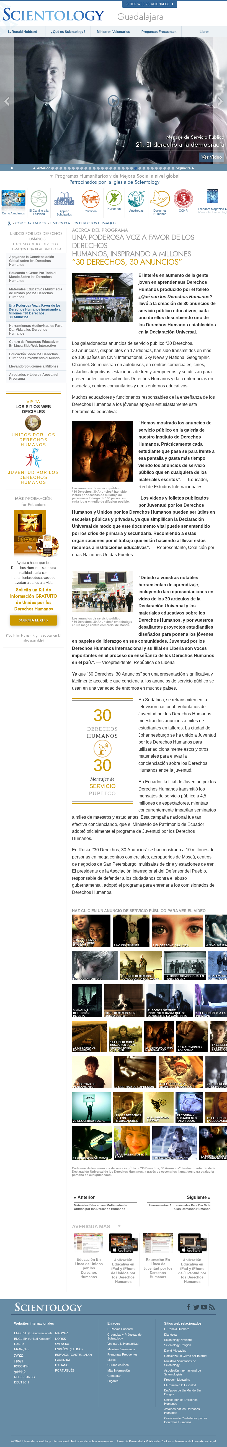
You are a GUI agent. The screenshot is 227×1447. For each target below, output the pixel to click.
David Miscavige (175, 1350)
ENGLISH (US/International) (33, 1333)
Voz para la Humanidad (122, 1343)
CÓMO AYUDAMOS (31, 223)
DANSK (19, 1344)
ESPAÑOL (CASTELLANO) (73, 1354)
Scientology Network (178, 1339)
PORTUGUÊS (64, 1370)
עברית (19, 1355)
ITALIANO (62, 1365)
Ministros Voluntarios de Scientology (180, 1363)
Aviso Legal (208, 1441)
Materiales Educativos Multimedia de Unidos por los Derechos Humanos (35, 293)
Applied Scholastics (64, 212)
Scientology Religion (177, 1345)
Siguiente (183, 168)
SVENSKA (62, 1344)
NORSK (60, 1338)
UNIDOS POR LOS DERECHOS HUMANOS (83, 223)
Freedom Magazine (177, 1379)
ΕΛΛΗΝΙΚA (62, 1360)
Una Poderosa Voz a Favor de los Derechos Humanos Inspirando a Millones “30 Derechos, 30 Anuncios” (35, 311)
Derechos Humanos (160, 212)
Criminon (91, 211)
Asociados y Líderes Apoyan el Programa (33, 376)
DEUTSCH (21, 1382)
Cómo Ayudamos (13, 213)
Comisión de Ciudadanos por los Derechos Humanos (186, 1420)
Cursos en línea (118, 1365)
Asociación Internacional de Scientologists (182, 1372)
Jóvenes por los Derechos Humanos (182, 1410)
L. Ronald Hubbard (22, 32)
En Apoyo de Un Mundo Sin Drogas (182, 1392)
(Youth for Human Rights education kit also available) (33, 638)
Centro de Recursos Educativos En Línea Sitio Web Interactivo (34, 344)
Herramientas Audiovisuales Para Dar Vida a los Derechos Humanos (36, 329)
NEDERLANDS (24, 1377)
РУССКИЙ (21, 1366)
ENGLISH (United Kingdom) (32, 1338)
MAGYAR (61, 1333)
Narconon (114, 208)
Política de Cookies (159, 1441)
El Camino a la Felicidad (38, 212)
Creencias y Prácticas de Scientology (124, 1336)
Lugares (112, 1381)
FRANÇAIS (21, 1349)
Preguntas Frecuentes (159, 32)
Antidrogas (136, 210)
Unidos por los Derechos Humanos (181, 1401)
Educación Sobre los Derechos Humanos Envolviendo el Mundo (34, 356)
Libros (205, 32)
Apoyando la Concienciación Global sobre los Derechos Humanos (31, 261)
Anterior (43, 168)
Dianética (170, 1334)
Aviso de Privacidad (130, 1441)
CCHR (183, 210)
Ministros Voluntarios (113, 32)
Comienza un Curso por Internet (185, 1355)
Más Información (118, 1370)
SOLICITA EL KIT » (33, 620)
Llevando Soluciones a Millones (33, 366)
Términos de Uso (186, 1441)
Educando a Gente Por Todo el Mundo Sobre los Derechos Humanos (32, 277)
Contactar (114, 1375)
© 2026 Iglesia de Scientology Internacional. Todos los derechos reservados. (62, 1441)
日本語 (18, 1361)
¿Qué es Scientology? (68, 32)
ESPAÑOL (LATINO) (69, 1349)
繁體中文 (20, 1372)
